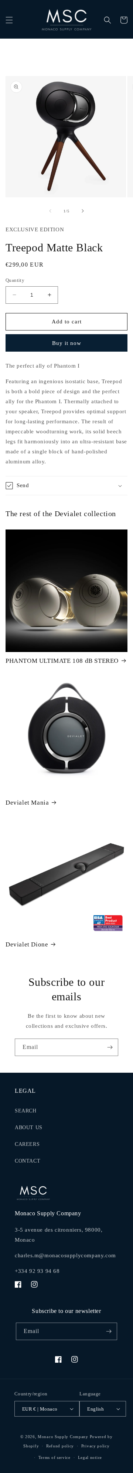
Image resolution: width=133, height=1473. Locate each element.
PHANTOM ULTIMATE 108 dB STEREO (62, 660)
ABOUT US (28, 1127)
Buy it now (66, 343)
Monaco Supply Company (63, 1436)
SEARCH (26, 1111)
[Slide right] (83, 211)
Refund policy (60, 1446)
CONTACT (27, 1161)
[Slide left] (50, 211)
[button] (9, 20)
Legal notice (90, 1457)
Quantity (15, 280)
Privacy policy (95, 1446)
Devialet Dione (27, 944)
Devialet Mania (27, 802)
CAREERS (27, 1144)
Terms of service (54, 1457)
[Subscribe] (110, 1047)
